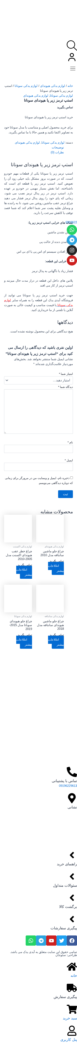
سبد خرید (70, 1018)
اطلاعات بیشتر (56, 568)
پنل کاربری (68, 1039)
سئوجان (60, 955)
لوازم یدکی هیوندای (52, 85)
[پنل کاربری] (72, 1031)
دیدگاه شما (65, 386)
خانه (70, 85)
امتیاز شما (66, 373)
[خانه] (72, 967)
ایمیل (69, 460)
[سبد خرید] (72, 1009)
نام (70, 442)
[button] (73, 68)
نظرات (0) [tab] (57, 152)
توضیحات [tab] (58, 147)
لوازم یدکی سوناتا (26, 85)
